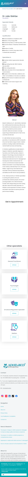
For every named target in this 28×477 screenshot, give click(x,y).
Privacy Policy (4, 413)
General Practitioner (14, 261)
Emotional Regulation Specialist (14, 310)
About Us (3, 410)
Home (3, 9)
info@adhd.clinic (7, 388)
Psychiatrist (5, 18)
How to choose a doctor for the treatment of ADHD (14, 443)
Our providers (9, 9)
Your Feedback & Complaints (8, 416)
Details (14, 265)
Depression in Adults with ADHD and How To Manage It (14, 440)
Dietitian (14, 333)
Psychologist (14, 286)
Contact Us (3, 419)
